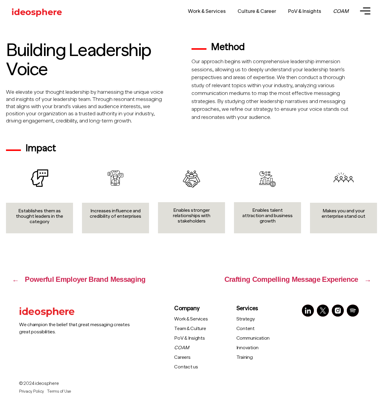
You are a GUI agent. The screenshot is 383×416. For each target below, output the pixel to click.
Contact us (186, 367)
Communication (253, 338)
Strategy (245, 319)
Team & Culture (190, 328)
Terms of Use (59, 391)
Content (245, 328)
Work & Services (207, 11)
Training (244, 357)
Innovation (247, 347)
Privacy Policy (31, 391)
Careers (182, 357)
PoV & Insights (304, 11)
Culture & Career (257, 11)
